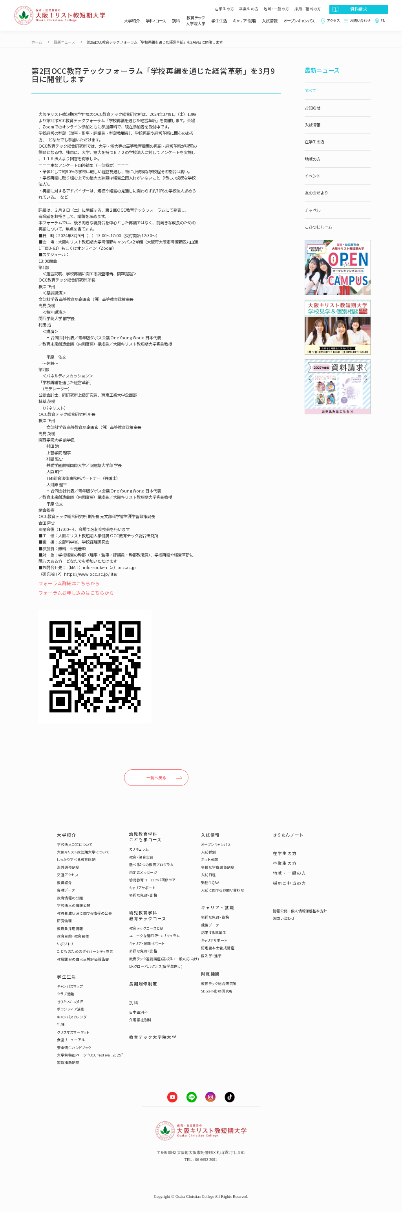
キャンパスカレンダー (73, 1017)
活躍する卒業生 (213, 932)
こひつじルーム (318, 227)
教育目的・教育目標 (73, 936)
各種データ (66, 890)
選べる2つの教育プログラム (151, 864)
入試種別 (208, 852)
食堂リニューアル (70, 1040)
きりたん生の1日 (70, 1002)
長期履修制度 (143, 984)
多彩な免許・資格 (143, 895)
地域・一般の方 (276, 8)
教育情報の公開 (70, 898)
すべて (310, 90)
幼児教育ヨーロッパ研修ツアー (154, 880)
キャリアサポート (142, 888)
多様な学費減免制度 (217, 867)
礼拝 (60, 1024)
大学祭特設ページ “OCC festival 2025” (90, 1055)
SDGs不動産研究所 (217, 991)
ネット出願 (209, 859)
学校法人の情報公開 (73, 905)
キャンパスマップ (70, 986)
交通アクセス (67, 875)
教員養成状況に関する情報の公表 (84, 913)
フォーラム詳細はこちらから (69, 583)
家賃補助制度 (68, 1062)
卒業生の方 (249, 8)
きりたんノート (288, 835)
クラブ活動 (65, 994)
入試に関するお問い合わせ (222, 890)
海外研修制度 (68, 867)
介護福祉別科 (140, 1020)
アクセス (333, 20)
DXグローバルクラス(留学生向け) (156, 966)
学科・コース (156, 21)
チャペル (312, 210)
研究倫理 (64, 921)
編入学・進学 (211, 956)
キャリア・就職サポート (147, 943)
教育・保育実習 (141, 857)
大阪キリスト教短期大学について (83, 852)
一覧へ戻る (156, 777)
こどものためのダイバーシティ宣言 (85, 951)
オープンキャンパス (299, 21)
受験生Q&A (210, 883)
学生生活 (219, 21)
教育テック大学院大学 (195, 20)
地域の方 (312, 159)
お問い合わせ (360, 20)
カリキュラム (139, 849)
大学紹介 (132, 21)
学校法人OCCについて (74, 844)
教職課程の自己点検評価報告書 (83, 959)
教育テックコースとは (146, 928)
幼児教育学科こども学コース (145, 837)
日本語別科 (138, 1012)
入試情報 (270, 21)
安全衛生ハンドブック (74, 1047)
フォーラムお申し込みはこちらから (76, 592)
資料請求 (358, 9)
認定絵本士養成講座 (217, 948)
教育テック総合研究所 (219, 983)
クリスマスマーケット (73, 1032)
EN (383, 20)
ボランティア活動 (70, 1009)
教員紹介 (64, 883)
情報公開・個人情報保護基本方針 (300, 911)
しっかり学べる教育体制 (76, 859)
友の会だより (316, 193)
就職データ (210, 925)
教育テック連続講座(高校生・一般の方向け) (164, 959)
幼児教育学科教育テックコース (148, 915)
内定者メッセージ (143, 872)
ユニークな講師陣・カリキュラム (154, 936)
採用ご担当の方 (307, 8)
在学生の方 (224, 8)
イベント (312, 176)
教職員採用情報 (70, 928)
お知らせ (312, 108)
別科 (176, 21)
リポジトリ (65, 944)
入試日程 (208, 875)
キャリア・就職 (244, 21)
